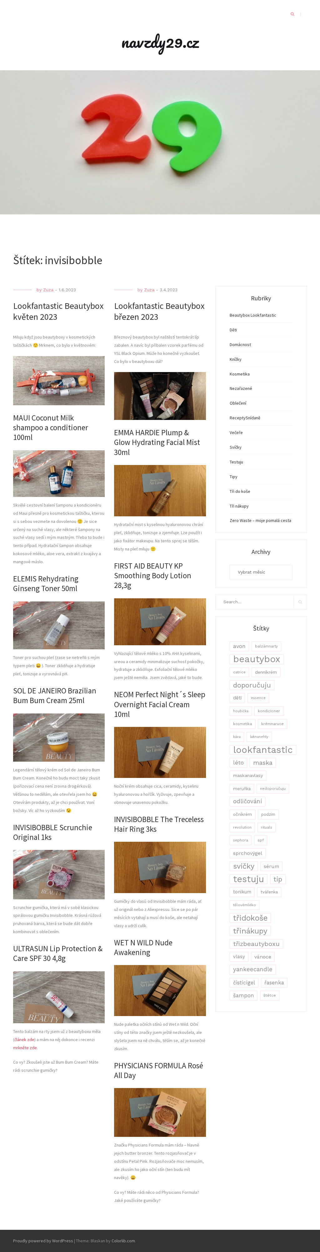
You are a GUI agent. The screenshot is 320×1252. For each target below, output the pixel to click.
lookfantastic (263, 750)
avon (239, 646)
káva (237, 737)
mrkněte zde (25, 1047)
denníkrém (266, 672)
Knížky (236, 359)
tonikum (242, 892)
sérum (271, 866)
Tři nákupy (239, 506)
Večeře (236, 432)
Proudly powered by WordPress (43, 1241)
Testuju (236, 462)
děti (237, 698)
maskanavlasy (248, 775)
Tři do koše (240, 491)
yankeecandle (252, 969)
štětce (269, 995)
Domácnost (240, 344)
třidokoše (250, 917)
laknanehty (259, 737)
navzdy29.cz (160, 41)
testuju (248, 879)
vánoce (262, 957)
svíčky (243, 866)
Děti (233, 330)
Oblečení (238, 403)
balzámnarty (266, 646)
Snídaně (253, 418)
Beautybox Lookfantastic (253, 315)
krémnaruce (272, 724)
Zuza (48, 289)
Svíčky (236, 447)
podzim (268, 814)
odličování (247, 801)
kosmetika (242, 724)
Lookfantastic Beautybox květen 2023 (58, 311)
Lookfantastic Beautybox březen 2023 (159, 311)
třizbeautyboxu (256, 944)
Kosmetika (240, 374)
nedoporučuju (273, 788)
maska (262, 762)
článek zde (24, 1039)
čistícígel (244, 983)
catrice (239, 672)
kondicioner (269, 711)
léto (238, 762)
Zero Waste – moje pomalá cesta (260, 520)
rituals (266, 827)
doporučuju (252, 685)
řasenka (274, 982)
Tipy (234, 476)
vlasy (239, 956)
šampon (243, 995)
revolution (242, 827)
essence (258, 698)
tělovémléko (244, 905)
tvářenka (269, 892)
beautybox (256, 659)
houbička (240, 711)
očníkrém (242, 814)
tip (277, 879)
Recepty (238, 418)
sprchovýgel (247, 853)
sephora (240, 840)
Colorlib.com (123, 1241)
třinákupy (250, 930)
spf (261, 840)
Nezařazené (241, 388)
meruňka (242, 788)
